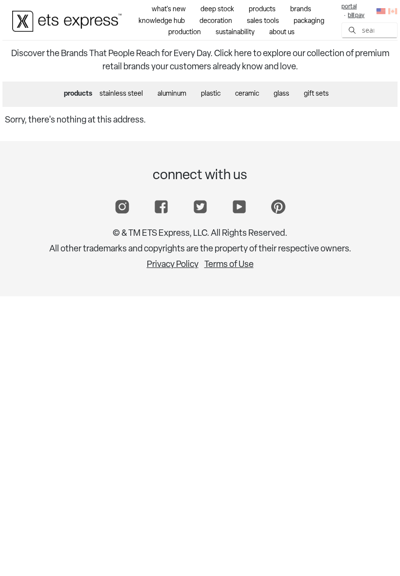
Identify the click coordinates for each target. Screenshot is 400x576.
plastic (210, 94)
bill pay (356, 16)
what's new (169, 9)
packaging (309, 21)
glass (281, 94)
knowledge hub (162, 21)
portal (349, 7)
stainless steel (121, 94)
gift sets (316, 94)
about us (282, 32)
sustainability (235, 32)
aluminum (172, 94)
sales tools (263, 21)
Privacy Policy (173, 265)
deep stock (217, 9)
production (184, 32)
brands (300, 9)
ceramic (247, 94)
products (262, 9)
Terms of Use (229, 265)
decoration (216, 21)
